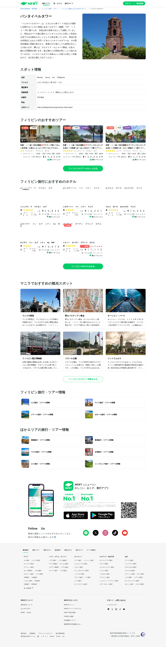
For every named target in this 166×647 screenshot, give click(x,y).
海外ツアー (46, 3)
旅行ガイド (69, 3)
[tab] (26, 550)
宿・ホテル (57, 3)
